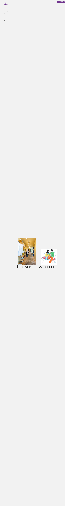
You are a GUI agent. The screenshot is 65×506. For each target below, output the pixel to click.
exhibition (5, 8)
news (4, 15)
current (6, 9)
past (5, 13)
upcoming (6, 11)
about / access (6, 17)
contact (5, 18)
